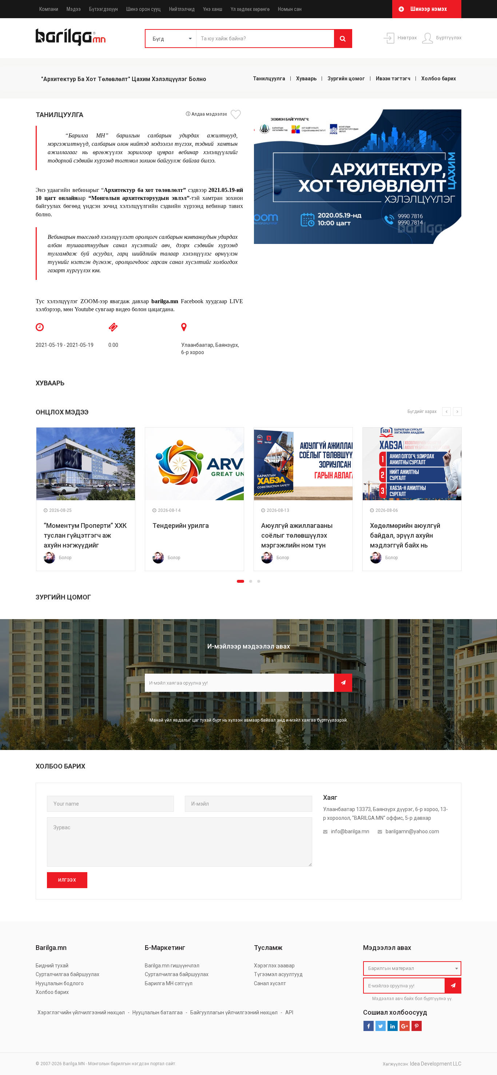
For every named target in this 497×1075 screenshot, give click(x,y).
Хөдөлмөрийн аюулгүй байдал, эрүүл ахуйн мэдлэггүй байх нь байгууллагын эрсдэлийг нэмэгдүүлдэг (409, 545)
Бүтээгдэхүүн (103, 9)
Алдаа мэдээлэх (208, 114)
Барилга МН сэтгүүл (168, 983)
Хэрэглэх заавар (274, 965)
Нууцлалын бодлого (60, 983)
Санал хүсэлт (270, 983)
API (289, 1012)
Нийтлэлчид (182, 9)
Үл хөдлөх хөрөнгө (250, 9)
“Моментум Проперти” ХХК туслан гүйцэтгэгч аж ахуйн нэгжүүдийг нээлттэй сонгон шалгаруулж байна (85, 545)
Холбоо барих (438, 78)
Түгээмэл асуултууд (278, 974)
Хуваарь (306, 78)
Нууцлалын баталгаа (157, 1012)
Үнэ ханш (212, 9)
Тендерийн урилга (180, 525)
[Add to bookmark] (237, 114)
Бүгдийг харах (422, 411)
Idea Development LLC (435, 1064)
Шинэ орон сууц (143, 9)
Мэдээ (74, 9)
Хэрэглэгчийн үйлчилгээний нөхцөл (81, 1012)
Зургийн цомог (346, 78)
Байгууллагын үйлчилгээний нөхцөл (234, 1012)
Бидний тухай (52, 965)
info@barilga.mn (350, 831)
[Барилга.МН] (71, 37)
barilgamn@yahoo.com (412, 831)
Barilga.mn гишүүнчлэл (172, 965)
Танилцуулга (269, 78)
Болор (65, 557)
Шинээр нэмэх (428, 8)
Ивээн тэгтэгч (393, 78)
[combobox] (412, 968)
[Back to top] (478, 1033)
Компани (48, 9)
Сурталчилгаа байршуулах (67, 974)
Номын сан (290, 9)
